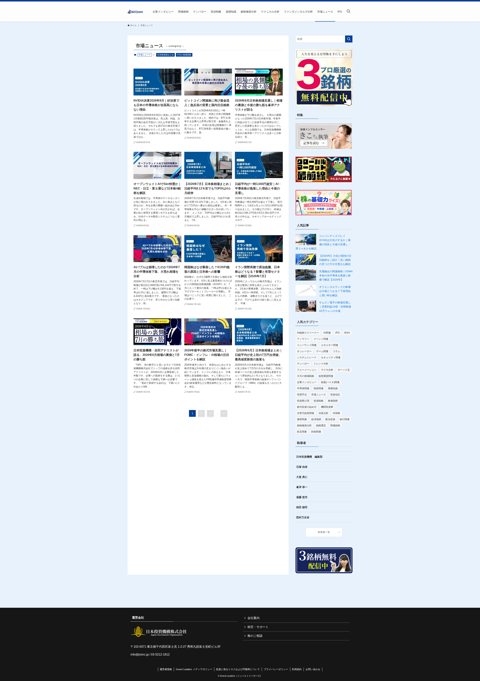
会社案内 (254, 618)
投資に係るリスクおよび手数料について (238, 669)
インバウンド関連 (306, 345)
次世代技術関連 (305, 413)
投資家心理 (303, 400)
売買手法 (302, 394)
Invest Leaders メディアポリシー (194, 669)
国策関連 (318, 388)
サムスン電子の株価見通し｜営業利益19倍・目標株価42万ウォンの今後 (335, 306)
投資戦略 (318, 400)
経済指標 (316, 419)
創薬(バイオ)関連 (330, 382)
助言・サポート (258, 627)
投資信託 (335, 394)
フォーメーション (306, 369)
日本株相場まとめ (165, 55)
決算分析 (323, 413)
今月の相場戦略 (184, 55)
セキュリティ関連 (330, 357)
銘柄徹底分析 (304, 425)
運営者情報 (166, 669)
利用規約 (297, 669)
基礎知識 (333, 388)
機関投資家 (327, 407)
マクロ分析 (327, 369)
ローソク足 (344, 369)
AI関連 (327, 332)
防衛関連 (316, 431)
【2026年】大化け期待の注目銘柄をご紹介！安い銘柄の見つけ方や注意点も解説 (335, 260)
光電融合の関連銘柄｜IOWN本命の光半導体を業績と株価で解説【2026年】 (335, 275)
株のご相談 (255, 635)
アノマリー (303, 339)
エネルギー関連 (329, 345)
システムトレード (306, 357)
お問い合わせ (313, 669)
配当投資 (330, 419)
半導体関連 (303, 388)
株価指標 (333, 400)
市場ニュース (318, 394)
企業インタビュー (306, 382)
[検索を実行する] (348, 39)
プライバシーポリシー (276, 669)
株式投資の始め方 (306, 407)
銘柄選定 (321, 425)
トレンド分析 (321, 363)
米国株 (336, 413)
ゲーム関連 (322, 351)
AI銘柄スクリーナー (308, 332)
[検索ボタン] (348, 11)
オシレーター (304, 351)
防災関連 (302, 431)
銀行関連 (345, 419)
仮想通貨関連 (326, 376)
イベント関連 (321, 339)
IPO (337, 332)
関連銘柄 (335, 425)
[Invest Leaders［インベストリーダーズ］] (135, 11)
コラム (336, 351)
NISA (347, 332)
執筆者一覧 (324, 532)
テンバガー (303, 363)
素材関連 (302, 419)
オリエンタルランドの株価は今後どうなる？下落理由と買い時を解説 (335, 291)
